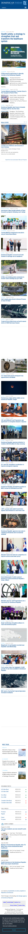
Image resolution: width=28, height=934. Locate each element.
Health (3, 31)
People (3, 575)
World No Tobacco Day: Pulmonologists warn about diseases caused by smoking (9, 751)
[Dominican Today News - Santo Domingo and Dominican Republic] (14, 3)
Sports (3, 529)
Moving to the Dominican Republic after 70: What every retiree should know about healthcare (13, 846)
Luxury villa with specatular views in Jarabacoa (13, 145)
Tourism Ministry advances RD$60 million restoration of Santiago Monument (9, 774)
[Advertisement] (15, 17)
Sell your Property (23, 159)
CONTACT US (17, 902)
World (3, 297)
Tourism (3, 71)
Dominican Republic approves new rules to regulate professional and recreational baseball (13, 533)
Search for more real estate (11, 159)
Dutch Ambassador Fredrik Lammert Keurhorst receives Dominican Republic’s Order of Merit (12, 578)
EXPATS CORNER (8, 824)
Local (3, 105)
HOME (4, 902)
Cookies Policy (21, 905)
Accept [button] (14, 930)
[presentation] (24, 122)
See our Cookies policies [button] (10, 926)
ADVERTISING (10, 902)
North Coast (5, 89)
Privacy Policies (13, 905)
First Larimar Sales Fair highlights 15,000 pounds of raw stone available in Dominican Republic (13, 669)
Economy (4, 599)
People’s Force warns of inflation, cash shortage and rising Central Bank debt (9, 762)
